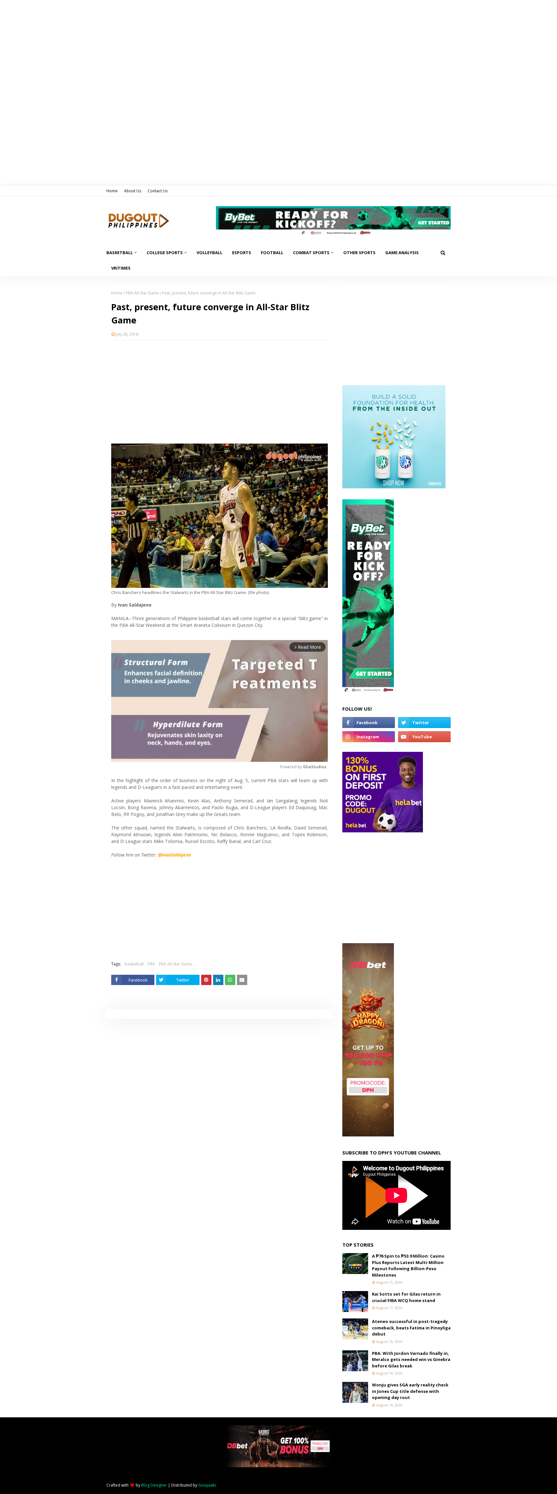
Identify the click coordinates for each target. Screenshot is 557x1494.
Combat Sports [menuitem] (311, 252)
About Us (132, 191)
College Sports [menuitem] (165, 252)
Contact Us (158, 191)
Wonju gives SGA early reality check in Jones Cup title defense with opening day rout (410, 1391)
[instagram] (368, 736)
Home (112, 191)
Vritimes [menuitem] (121, 268)
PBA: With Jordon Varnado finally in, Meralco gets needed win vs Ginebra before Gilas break (411, 1359)
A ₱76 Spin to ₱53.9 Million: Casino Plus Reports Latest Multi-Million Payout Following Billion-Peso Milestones (408, 1265)
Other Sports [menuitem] (359, 252)
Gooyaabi (207, 1485)
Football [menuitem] (272, 252)
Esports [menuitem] (241, 252)
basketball (134, 964)
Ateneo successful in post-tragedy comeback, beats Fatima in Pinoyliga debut (411, 1327)
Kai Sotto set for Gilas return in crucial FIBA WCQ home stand (406, 1297)
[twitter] (424, 722)
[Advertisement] (219, 392)
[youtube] (424, 736)
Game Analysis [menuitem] (402, 252)
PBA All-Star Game (142, 293)
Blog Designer (154, 1485)
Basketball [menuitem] (119, 252)
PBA (151, 964)
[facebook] (368, 722)
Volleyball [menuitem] (209, 252)
